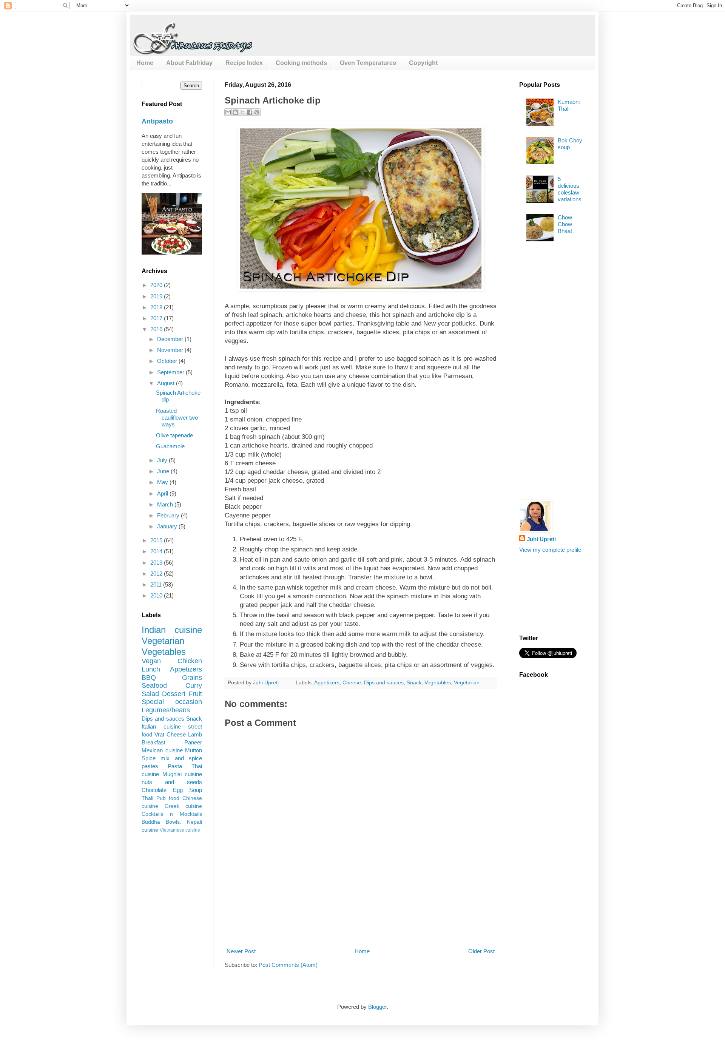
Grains (192, 677)
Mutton (193, 750)
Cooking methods (301, 63)
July (163, 460)
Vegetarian (467, 682)
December (171, 339)
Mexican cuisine (162, 750)
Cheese (351, 682)
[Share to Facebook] (249, 112)
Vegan (151, 661)
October (168, 361)
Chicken (189, 661)
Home (144, 63)
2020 (157, 285)
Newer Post (241, 951)
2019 (157, 296)
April (163, 493)
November (171, 350)
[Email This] (228, 112)
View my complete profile (550, 550)
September (171, 372)
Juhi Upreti (541, 539)
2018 (157, 307)
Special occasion (172, 702)
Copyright (423, 63)
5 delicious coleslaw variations (570, 189)
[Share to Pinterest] (257, 112)
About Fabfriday (189, 63)
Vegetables (437, 682)
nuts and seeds (172, 782)
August (166, 383)
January (168, 526)
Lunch (151, 669)
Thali (147, 798)
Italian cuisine (161, 726)
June (164, 471)
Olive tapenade (174, 435)
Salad (150, 694)
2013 (157, 562)
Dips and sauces (384, 682)
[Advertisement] (362, 919)
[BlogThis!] (235, 112)
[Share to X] (242, 112)
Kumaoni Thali (569, 105)
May (163, 482)
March (165, 504)
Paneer (193, 742)
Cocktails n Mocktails (172, 814)
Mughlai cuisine (182, 774)
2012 (157, 573)
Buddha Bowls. (161, 822)
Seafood (154, 685)
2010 (157, 595)
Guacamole (170, 446)
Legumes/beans (166, 710)
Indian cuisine (172, 630)
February (169, 515)
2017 (157, 318)
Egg (178, 790)
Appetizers (326, 682)
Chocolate (154, 790)
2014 (157, 551)
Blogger (377, 1007)
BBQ (149, 677)
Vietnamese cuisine (180, 830)
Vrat (159, 734)
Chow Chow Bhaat (565, 224)
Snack (414, 682)
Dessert (173, 694)
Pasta (175, 766)
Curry (193, 685)
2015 (157, 540)
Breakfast (153, 742)
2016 (157, 329)
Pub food (167, 798)
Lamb (195, 734)
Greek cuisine (183, 806)
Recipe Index (244, 63)
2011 (156, 584)
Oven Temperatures (368, 63)
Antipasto (157, 121)
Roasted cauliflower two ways (177, 418)
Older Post (481, 951)
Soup (195, 790)
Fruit (195, 694)
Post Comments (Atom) (288, 965)
